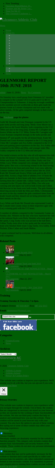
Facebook (8, 117)
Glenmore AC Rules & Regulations (27, 50)
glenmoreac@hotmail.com (18, 310)
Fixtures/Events (12, 341)
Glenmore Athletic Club (18, 366)
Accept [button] (3, 385)
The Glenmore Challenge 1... (19, 13)
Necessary (8, 433)
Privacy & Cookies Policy (17, 375)
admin (3, 92)
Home (8, 30)
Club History (17, 56)
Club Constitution (19, 48)
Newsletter (16, 43)
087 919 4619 (22, 306)
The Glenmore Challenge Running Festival (30, 68)
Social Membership (19, 38)
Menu (2, 25)
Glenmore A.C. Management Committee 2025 (31, 45)
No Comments (34, 92)
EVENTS (10, 66)
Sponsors (15, 63)
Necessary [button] (4, 430)
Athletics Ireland (13, 373)
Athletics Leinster (13, 370)
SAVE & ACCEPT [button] (8, 466)
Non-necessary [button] (6, 448)
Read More (12, 385)
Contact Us (16, 61)
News (8, 73)
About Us (10, 33)
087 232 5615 (41, 306)
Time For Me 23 (13, 11)
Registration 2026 (19, 35)
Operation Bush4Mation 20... (19, 6)
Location (15, 58)
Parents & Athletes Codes (22, 53)
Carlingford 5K (18, 71)
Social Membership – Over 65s (25, 40)
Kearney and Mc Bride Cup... (19, 8)
